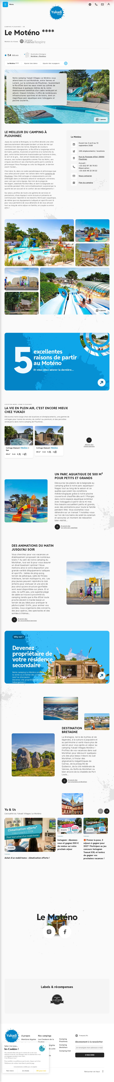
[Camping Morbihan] (57, 999)
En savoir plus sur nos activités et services (27, 619)
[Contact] (102, 4)
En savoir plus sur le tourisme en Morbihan (77, 781)
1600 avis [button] (15, 55)
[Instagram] (49, 932)
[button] (8, 4)
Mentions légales (28, 1039)
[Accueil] (57, 12)
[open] (102, 676)
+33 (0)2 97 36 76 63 (88, 166)
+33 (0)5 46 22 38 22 (88, 171)
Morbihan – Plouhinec (38, 56)
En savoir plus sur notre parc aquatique (69, 527)
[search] (66, 63)
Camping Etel (65, 1051)
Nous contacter (85, 176)
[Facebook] (65, 932)
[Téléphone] (96, 4)
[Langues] (90, 4)
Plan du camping (86, 183)
